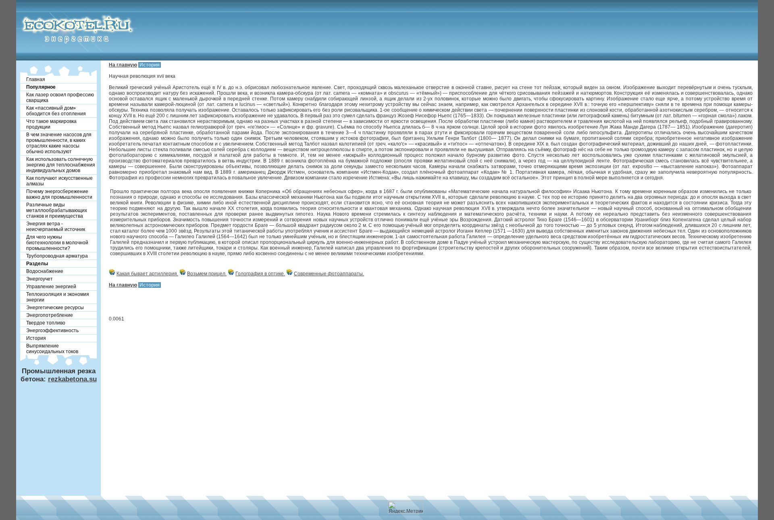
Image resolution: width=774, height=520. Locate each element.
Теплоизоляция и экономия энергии (57, 297)
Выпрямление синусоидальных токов (52, 348)
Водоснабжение (44, 271)
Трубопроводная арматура (57, 256)
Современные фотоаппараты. (329, 274)
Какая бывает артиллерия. (147, 274)
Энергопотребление (49, 315)
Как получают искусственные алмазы (59, 181)
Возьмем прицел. (207, 274)
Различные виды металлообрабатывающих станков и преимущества (56, 210)
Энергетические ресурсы (55, 307)
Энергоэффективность (52, 330)
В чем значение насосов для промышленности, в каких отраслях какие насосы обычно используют (59, 143)
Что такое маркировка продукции (51, 124)
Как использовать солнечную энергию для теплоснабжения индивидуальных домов (60, 164)
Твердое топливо (45, 323)
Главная (35, 79)
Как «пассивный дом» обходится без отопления (56, 110)
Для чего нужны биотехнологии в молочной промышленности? (57, 242)
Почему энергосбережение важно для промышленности (59, 194)
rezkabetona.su (72, 379)
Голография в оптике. (260, 274)
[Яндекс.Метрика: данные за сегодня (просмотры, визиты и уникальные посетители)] (405, 507)
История (36, 338)
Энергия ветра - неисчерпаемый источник (55, 226)
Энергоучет (39, 279)
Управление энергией (51, 286)
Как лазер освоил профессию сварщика (60, 97)
